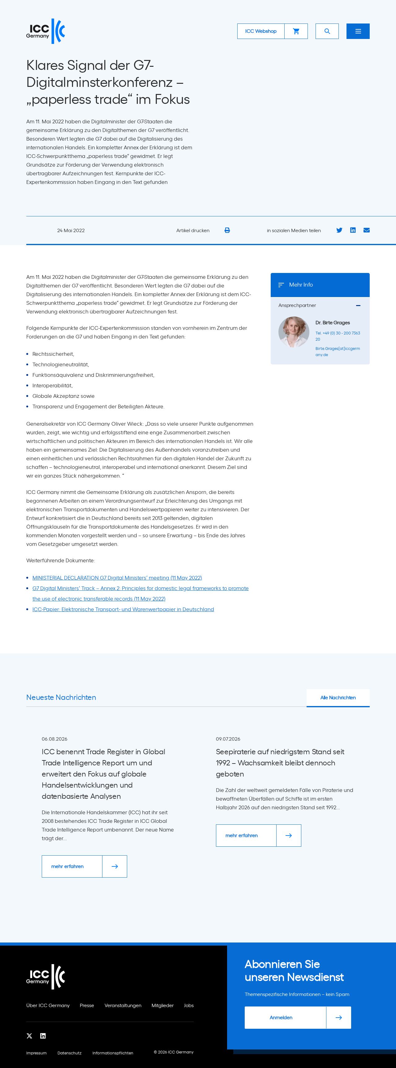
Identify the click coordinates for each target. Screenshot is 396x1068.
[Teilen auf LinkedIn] (353, 231)
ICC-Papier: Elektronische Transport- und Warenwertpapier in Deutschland (123, 609)
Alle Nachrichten (338, 697)
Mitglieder (163, 1005)
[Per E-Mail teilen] (367, 231)
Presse (87, 1005)
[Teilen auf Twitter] (339, 231)
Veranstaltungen (123, 1005)
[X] (29, 1036)
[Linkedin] (43, 1036)
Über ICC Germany (48, 1005)
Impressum (36, 1053)
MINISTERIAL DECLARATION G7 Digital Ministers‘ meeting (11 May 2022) (117, 578)
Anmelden (281, 1017)
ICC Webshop (261, 31)
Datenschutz (70, 1053)
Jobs (189, 1005)
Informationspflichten (113, 1053)
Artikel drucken (193, 230)
